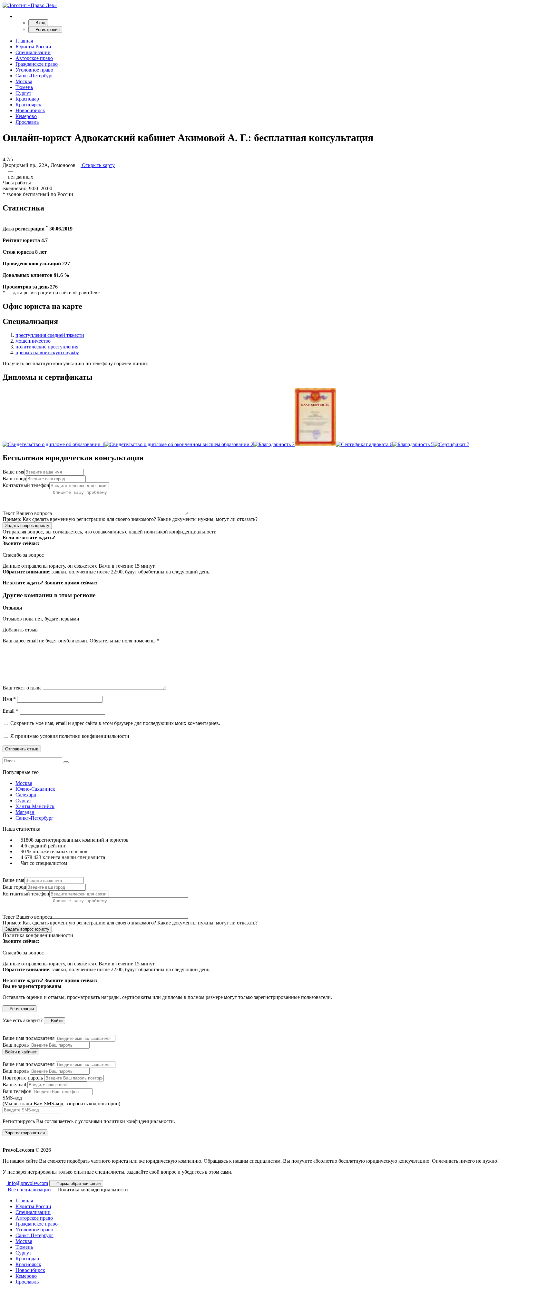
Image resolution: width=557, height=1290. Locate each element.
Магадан (24, 812)
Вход (39, 22)
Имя (9, 699)
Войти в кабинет (21, 1052)
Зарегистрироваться (25, 1132)
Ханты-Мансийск (34, 806)
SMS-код (61, 1100)
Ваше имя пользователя (28, 1038)
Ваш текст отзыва (22, 687)
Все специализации (28, 1189)
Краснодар (27, 99)
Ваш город (14, 478)
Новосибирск (30, 110)
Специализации (33, 52)
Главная (24, 41)
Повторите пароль (23, 1077)
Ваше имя (13, 471)
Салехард (25, 794)
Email (10, 711)
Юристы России (33, 46)
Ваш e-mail (14, 1084)
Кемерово (26, 116)
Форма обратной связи (78, 1183)
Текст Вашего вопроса (27, 513)
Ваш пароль (16, 1045)
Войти (56, 1020)
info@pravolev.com (27, 1183)
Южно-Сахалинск (35, 789)
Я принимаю (69, 736)
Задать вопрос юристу (27, 525)
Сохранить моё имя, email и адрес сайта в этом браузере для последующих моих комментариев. (115, 723)
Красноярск (28, 104)
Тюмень (24, 87)
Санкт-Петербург (34, 75)
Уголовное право (34, 70)
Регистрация (47, 29)
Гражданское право (36, 64)
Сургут (23, 93)
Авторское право (34, 58)
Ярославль (27, 122)
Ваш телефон (17, 1091)
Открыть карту (98, 165)
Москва (23, 81)
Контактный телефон (26, 485)
